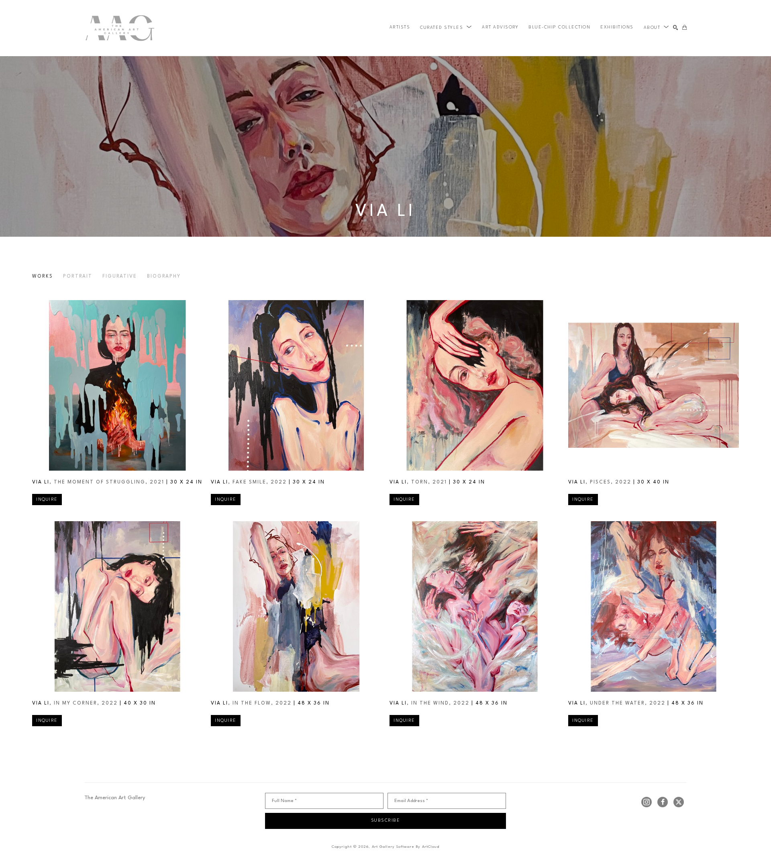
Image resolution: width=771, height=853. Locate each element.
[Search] (675, 27)
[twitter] (678, 802)
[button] (446, 27)
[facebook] (662, 802)
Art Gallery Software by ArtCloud (405, 847)
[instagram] (646, 802)
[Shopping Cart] (684, 27)
